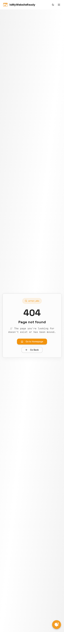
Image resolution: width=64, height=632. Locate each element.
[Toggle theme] (53, 4)
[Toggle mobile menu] (59, 4)
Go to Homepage (34, 341)
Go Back (34, 350)
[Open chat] (56, 624)
